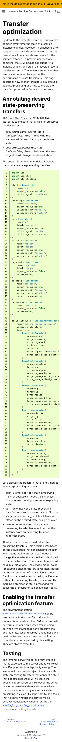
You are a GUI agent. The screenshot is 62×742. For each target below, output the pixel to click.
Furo (36, 738)
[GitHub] (35, 732)
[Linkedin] (29, 732)
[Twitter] (32, 732)
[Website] (26, 732)
